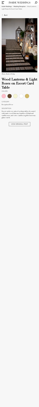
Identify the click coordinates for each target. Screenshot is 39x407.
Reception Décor (7, 104)
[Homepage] (19, 2)
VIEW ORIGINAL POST (19, 124)
